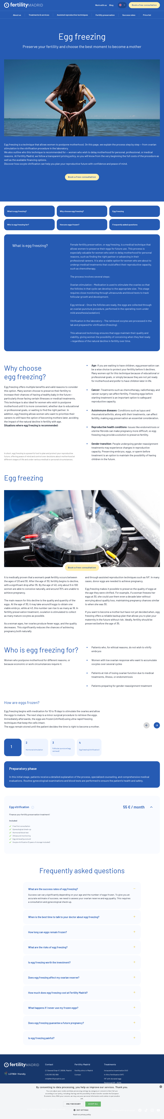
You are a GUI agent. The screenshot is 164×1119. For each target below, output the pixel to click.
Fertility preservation (105, 15)
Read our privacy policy (82, 1114)
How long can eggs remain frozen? (47, 932)
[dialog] (82, 1101)
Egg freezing (118, 211)
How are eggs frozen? (69, 224)
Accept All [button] (93, 1104)
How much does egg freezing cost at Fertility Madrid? (58, 992)
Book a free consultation (144, 5)
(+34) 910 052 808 (51, 1074)
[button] (82, 1110)
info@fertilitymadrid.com (55, 1079)
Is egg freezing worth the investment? (49, 962)
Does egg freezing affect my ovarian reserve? (53, 977)
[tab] (13, 747)
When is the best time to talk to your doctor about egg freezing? (63, 917)
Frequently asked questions (124, 224)
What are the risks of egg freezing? (48, 947)
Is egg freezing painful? (41, 1038)
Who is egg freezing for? (18, 224)
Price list (147, 15)
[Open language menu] (122, 5)
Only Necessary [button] (73, 1104)
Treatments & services (39, 15)
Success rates (128, 15)
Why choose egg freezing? (72, 211)
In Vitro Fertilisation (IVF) (114, 1074)
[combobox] (161, 1086)
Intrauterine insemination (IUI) (116, 1070)
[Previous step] (147, 725)
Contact (78, 1074)
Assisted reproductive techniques (72, 15)
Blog (111, 5)
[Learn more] (32, 807)
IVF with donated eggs (112, 1079)
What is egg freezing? (17, 211)
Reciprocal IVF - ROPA (112, 1083)
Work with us (101, 5)
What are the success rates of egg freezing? (53, 889)
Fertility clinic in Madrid (84, 1070)
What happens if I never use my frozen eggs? (53, 1007)
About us (17, 15)
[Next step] (157, 725)
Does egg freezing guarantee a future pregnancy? (56, 1022)
